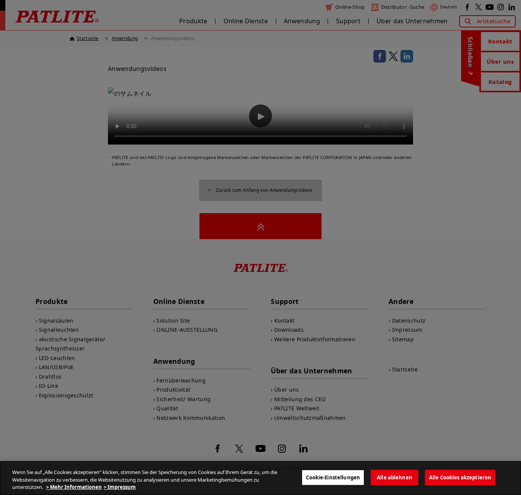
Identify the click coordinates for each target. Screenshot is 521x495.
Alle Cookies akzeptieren (460, 477)
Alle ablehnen (394, 477)
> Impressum (120, 487)
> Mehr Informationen (74, 487)
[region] (260, 478)
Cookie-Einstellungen (333, 477)
